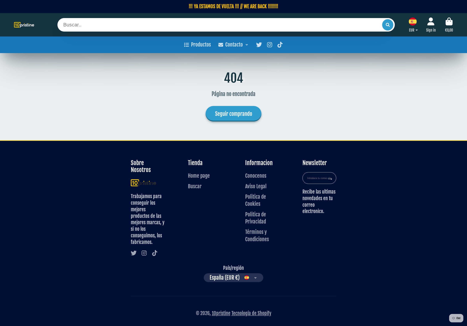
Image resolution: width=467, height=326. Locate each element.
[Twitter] (259, 45)
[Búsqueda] (387, 24)
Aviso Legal (256, 186)
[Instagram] (270, 45)
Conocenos (255, 176)
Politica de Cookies (255, 200)
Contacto (234, 44)
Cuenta (431, 25)
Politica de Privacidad (255, 218)
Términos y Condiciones (257, 235)
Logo (24, 25)
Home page (199, 176)
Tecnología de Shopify (251, 313)
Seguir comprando (233, 113)
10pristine (221, 313)
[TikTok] (280, 45)
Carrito (449, 25)
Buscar (195, 186)
